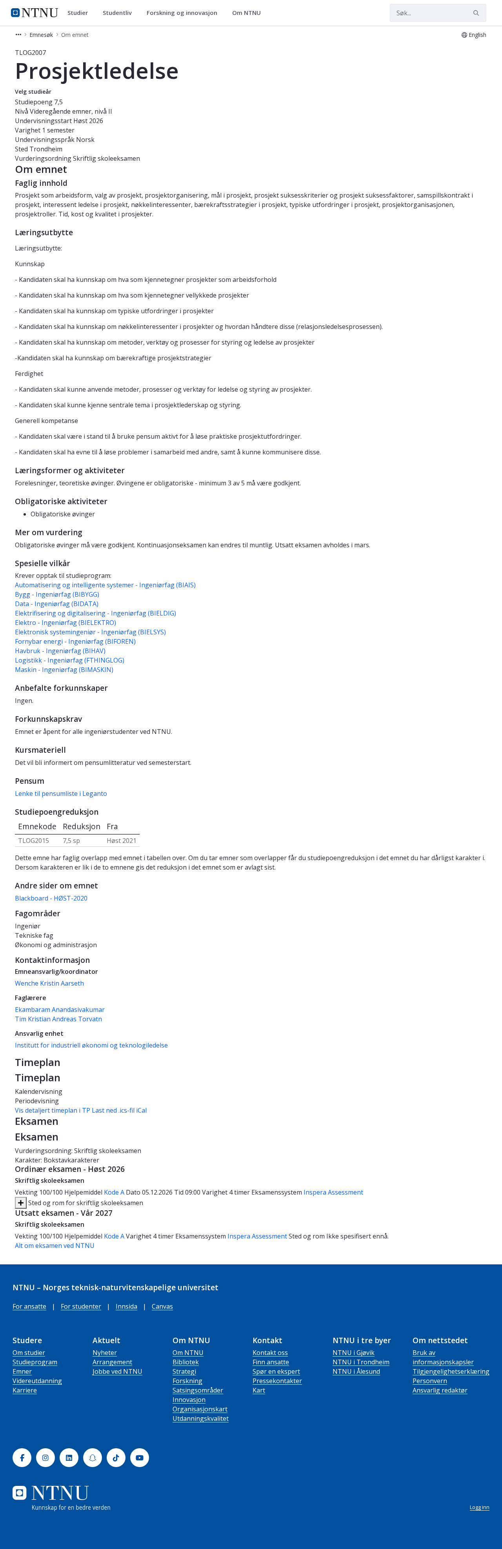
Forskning (187, 1380)
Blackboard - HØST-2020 (51, 898)
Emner (22, 1371)
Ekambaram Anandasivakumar (60, 1009)
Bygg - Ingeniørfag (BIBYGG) (57, 594)
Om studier (29, 1352)
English (477, 34)
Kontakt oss (270, 1352)
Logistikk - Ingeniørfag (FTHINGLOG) (69, 660)
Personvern (430, 1380)
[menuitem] (80, 13)
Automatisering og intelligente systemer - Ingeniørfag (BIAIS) (105, 585)
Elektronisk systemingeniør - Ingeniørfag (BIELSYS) (90, 632)
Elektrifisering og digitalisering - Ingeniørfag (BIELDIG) (95, 613)
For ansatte (29, 1306)
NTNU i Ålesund (356, 1371)
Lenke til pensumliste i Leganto (61, 793)
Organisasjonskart (200, 1409)
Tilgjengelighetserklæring (451, 1371)
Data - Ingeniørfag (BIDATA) (56, 603)
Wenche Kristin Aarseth (49, 983)
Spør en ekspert (276, 1371)
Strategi (184, 1371)
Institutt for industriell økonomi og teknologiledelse (91, 1045)
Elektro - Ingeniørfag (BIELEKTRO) (65, 622)
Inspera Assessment (333, 1192)
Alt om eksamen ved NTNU (55, 1245)
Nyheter (105, 1352)
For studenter (81, 1306)
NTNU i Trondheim (361, 1362)
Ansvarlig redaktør (440, 1390)
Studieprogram (35, 1362)
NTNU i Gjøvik (354, 1352)
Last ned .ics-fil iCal (119, 1110)
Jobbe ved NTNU (117, 1371)
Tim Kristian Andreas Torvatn (58, 1019)
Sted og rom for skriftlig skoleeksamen (85, 1203)
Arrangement (112, 1362)
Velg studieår (33, 91)
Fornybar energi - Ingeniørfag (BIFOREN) (75, 641)
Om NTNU (188, 1352)
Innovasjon (189, 1399)
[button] (18, 35)
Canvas (162, 1306)
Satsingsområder (198, 1390)
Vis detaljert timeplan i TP (52, 1110)
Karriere (25, 1390)
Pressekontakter (277, 1380)
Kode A (114, 1192)
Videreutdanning (37, 1380)
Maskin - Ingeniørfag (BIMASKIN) (64, 669)
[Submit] (477, 13)
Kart (259, 1390)
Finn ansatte (271, 1362)
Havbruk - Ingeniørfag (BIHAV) (60, 650)
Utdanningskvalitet (201, 1418)
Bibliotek (186, 1362)
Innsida (126, 1306)
